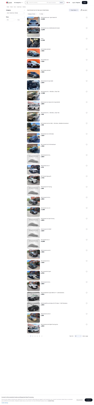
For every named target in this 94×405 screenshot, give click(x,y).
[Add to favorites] (87, 18)
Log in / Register (76, 2)
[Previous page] (28, 336)
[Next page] (42, 336)
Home (11, 6)
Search (61, 2)
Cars (15, 6)
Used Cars (19, 6)
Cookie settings (5, 402)
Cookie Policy (51, 400)
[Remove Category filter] (36, 13)
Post (85, 2)
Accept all (89, 400)
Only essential (79, 400)
